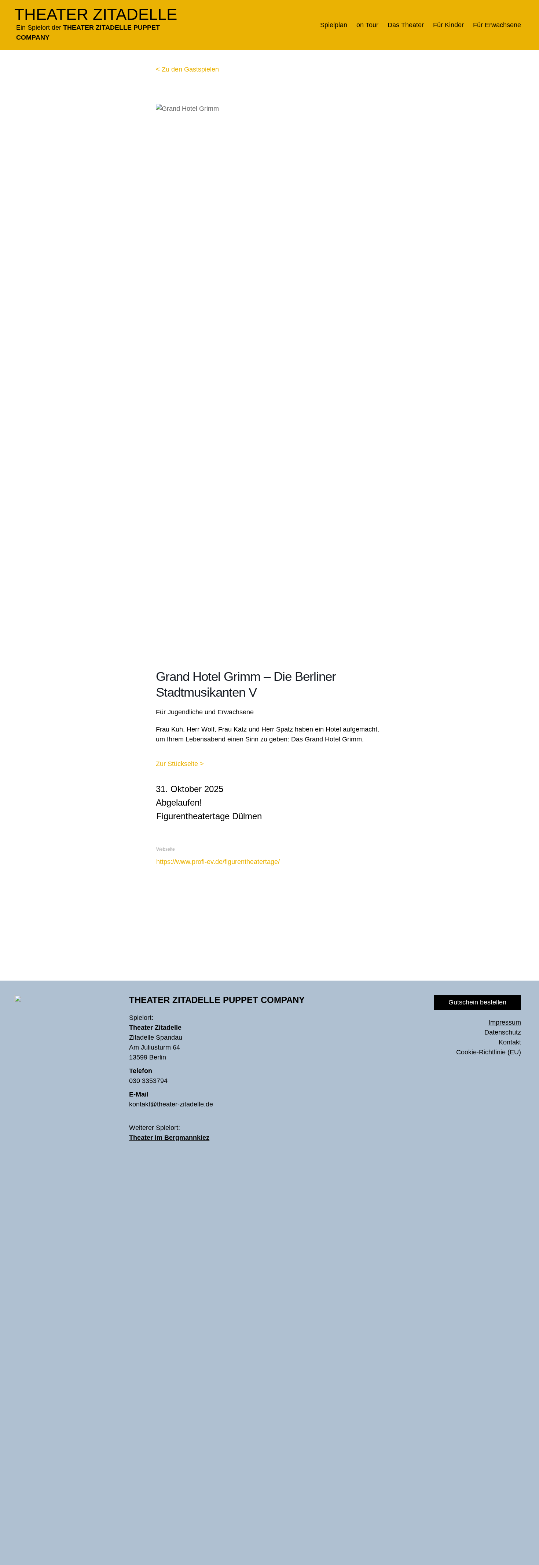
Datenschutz (502, 1032)
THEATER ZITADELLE (95, 14)
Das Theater (406, 25)
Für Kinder (448, 25)
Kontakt (510, 1042)
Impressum (504, 1022)
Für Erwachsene (497, 25)
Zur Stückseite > (180, 763)
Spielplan (333, 25)
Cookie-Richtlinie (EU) (488, 1052)
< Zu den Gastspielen (187, 69)
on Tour (367, 25)
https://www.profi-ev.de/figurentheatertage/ (218, 861)
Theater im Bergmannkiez (169, 1137)
